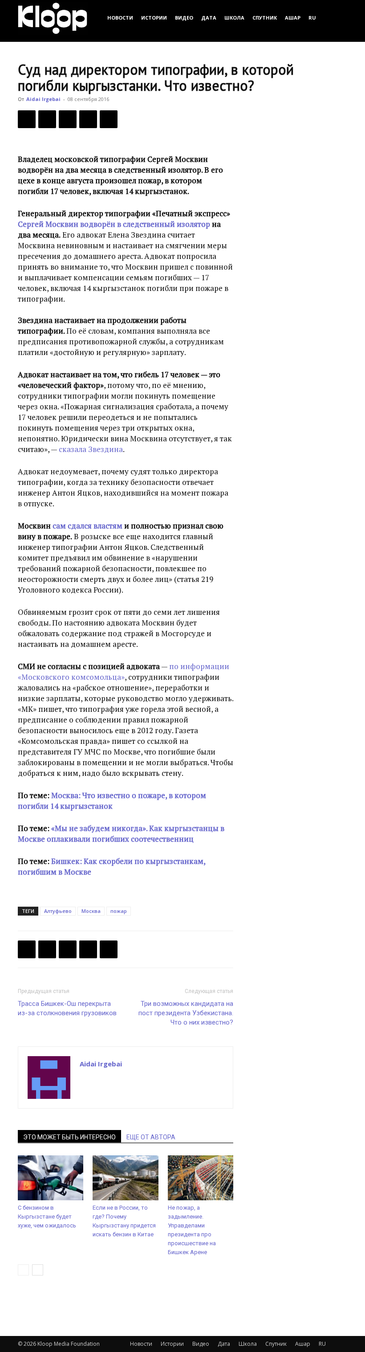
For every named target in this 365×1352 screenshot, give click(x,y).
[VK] (68, 119)
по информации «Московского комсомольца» (123, 671)
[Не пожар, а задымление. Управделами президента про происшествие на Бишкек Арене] (200, 1177)
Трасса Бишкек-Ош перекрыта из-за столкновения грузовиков (67, 1008)
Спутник (264, 17)
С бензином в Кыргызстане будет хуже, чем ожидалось (47, 1216)
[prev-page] (23, 1269)
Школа (234, 17)
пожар (118, 911)
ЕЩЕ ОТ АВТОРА (150, 1137)
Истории (154, 17)
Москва (91, 911)
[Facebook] (27, 119)
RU (312, 17)
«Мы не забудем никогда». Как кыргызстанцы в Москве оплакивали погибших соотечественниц (121, 833)
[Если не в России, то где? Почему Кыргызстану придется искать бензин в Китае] (125, 1177)
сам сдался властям (88, 526)
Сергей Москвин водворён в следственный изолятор (114, 224)
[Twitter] (47, 119)
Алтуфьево (58, 911)
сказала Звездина (91, 449)
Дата (208, 17)
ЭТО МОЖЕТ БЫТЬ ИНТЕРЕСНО (69, 1137)
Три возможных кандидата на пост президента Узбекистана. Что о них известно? (185, 1013)
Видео (184, 17)
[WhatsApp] (109, 119)
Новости (120, 17)
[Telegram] (88, 119)
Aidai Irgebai (43, 99)
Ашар (292, 17)
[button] (336, 17)
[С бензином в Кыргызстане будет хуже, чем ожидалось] (50, 1177)
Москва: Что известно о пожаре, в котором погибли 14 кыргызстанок (112, 800)
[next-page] (37, 1269)
